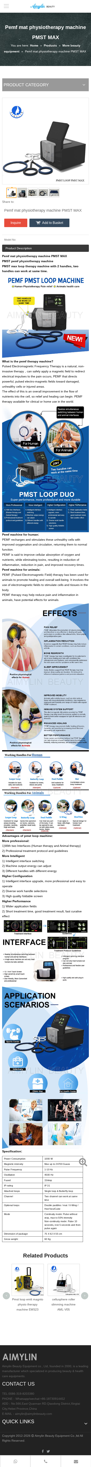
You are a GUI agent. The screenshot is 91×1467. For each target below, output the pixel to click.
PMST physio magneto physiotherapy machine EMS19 (63, 1304)
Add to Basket (52, 223)
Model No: (10, 239)
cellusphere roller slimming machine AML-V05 (27, 1304)
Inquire (16, 223)
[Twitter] (48, 1451)
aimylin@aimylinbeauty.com (33, 1413)
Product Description (19, 248)
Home (34, 45)
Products (50, 45)
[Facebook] (42, 1451)
